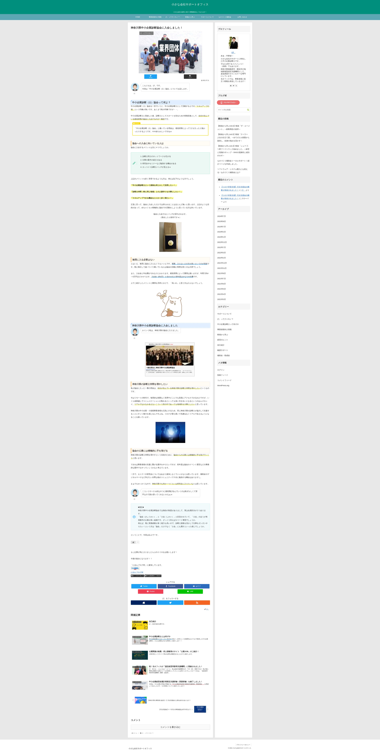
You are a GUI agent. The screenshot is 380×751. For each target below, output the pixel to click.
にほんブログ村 (137, 572)
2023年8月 (221, 221)
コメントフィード (224, 380)
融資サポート (222, 350)
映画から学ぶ (222, 335)
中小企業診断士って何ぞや (153, 575)
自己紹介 (220, 345)
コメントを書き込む (170, 727)
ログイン (220, 370)
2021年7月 (221, 279)
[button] (247, 110)
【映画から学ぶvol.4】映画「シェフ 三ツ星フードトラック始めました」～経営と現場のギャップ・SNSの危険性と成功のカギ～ (233, 151)
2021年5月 (221, 289)
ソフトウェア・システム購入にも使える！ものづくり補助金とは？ (232, 170)
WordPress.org (223, 386)
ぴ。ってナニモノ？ (138, 575)
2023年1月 (221, 237)
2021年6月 (221, 284)
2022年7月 (221, 247)
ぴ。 (234, 52)
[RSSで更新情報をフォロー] (197, 602)
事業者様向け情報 (224, 329)
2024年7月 (221, 216)
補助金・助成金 (223, 355)
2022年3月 (221, 253)
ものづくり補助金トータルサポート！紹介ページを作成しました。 (233, 162)
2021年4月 (221, 294)
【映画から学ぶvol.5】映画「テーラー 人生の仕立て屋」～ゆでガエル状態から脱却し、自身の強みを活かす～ (233, 137)
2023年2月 (221, 232)
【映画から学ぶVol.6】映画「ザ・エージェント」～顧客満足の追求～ (233, 127)
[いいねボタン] (133, 542)
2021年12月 (222, 263)
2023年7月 (221, 227)
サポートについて (224, 314)
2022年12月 (222, 242)
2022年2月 (221, 258)
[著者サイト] (144, 602)
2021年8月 (221, 273)
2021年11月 (222, 268)
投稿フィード (222, 375)
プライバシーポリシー (243, 745)
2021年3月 (221, 299)
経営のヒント (222, 340)
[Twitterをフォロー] (170, 602)
